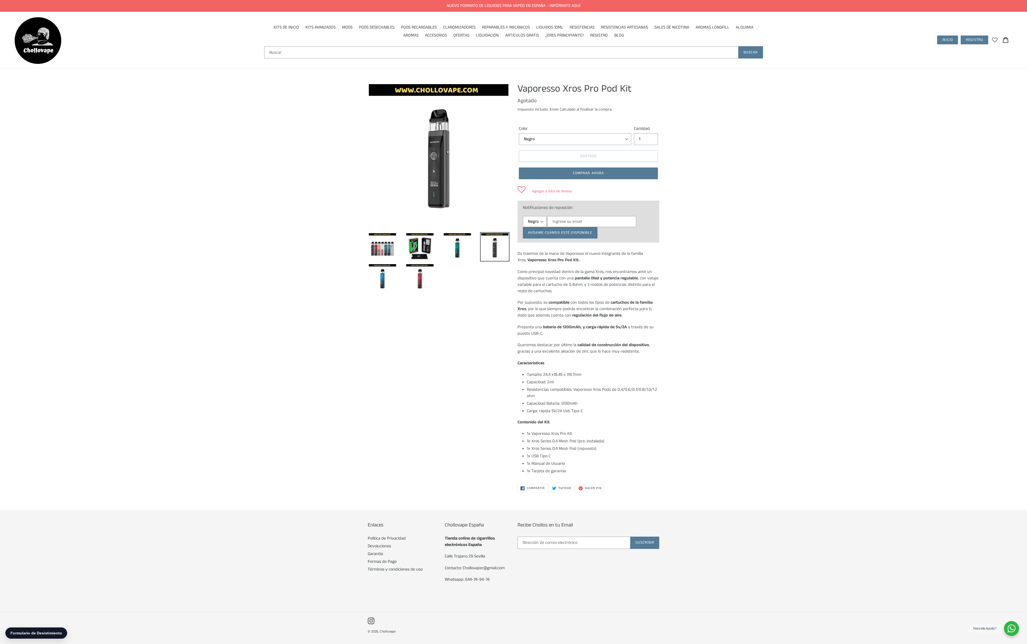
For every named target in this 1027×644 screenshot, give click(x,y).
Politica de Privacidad (387, 538)
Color (523, 129)
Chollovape (388, 631)
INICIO (947, 39)
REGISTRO (974, 39)
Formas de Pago (382, 562)
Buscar (751, 52)
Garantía (375, 554)
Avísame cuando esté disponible (560, 232)
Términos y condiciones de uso (395, 569)
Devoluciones (379, 546)
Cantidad (642, 129)
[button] (545, 191)
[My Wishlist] (995, 40)
